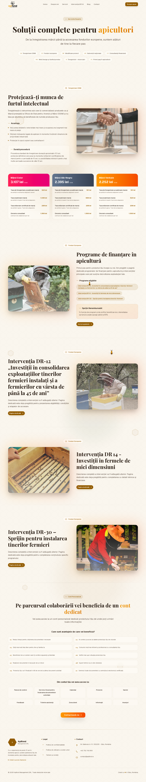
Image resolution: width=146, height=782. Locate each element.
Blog (88, 4)
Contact (97, 4)
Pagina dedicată (15, 413)
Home (45, 4)
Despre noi (55, 4)
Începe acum (131, 4)
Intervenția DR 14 (77, 4)
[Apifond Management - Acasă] (12, 4)
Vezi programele (83, 324)
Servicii (65, 4)
